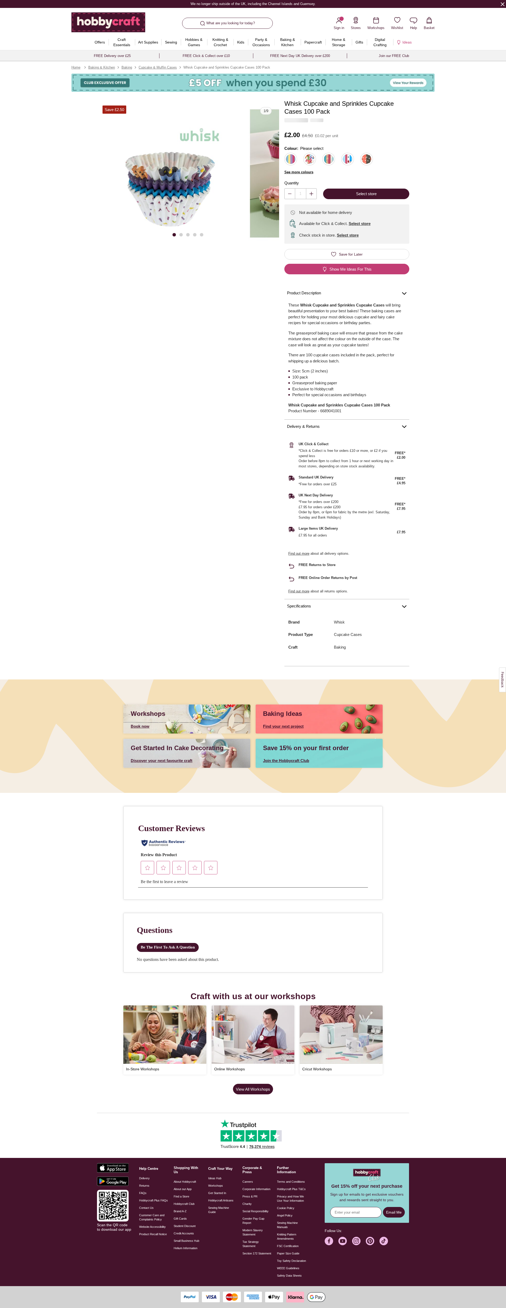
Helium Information (185, 1248)
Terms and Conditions (291, 1181)
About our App (183, 1189)
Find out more (298, 553)
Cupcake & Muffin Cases (158, 67)
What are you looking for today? (230, 23)
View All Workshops (253, 1089)
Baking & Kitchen (101, 67)
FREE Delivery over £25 (112, 56)
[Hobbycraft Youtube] (342, 1241)
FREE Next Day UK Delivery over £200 (300, 56)
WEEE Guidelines (288, 1268)
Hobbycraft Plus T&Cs (291, 1189)
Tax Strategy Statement (250, 1244)
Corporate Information (256, 1189)
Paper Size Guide (288, 1253)
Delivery (144, 1178)
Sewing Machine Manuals (287, 1225)
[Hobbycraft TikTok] (384, 1241)
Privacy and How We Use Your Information (290, 1198)
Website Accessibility (152, 1226)
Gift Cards (180, 1218)
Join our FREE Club (394, 56)
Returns (144, 1185)
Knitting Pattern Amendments (286, 1236)
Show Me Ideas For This (350, 269)
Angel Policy (285, 1215)
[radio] (290, 159)
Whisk (339, 622)
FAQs (143, 1193)
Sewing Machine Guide (218, 1210)
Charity (247, 1203)
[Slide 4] (195, 234)
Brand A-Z (180, 1211)
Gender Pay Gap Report (253, 1220)
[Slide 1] (174, 234)
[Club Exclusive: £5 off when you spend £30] (253, 83)
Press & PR (249, 1196)
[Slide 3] (188, 234)
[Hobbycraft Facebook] (329, 1241)
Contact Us (146, 1207)
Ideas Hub (214, 1178)
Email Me (394, 1212)
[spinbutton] (300, 193)
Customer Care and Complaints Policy (151, 1217)
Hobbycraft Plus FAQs (153, 1200)
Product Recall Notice (153, 1234)
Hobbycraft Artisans (220, 1200)
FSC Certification (288, 1246)
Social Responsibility (255, 1211)
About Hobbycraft (185, 1181)
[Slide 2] (181, 234)
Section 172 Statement (256, 1253)
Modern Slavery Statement (252, 1232)
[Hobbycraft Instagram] (356, 1241)
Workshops (215, 1185)
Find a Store (181, 1196)
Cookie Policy (285, 1208)
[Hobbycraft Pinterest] (370, 1241)
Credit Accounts (184, 1233)
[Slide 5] (202, 234)
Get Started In (217, 1193)
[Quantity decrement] (289, 193)
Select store (360, 223)
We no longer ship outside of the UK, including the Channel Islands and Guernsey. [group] (252, 4)
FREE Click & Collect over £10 (206, 56)
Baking (126, 67)
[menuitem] (100, 42)
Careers (247, 1181)
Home (75, 67)
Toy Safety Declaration (291, 1260)
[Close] (502, 4)
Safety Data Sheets (289, 1275)
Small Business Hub (186, 1240)
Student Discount (185, 1226)
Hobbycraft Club (184, 1203)
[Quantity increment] (311, 193)
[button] (170, 173)
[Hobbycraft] (108, 24)
